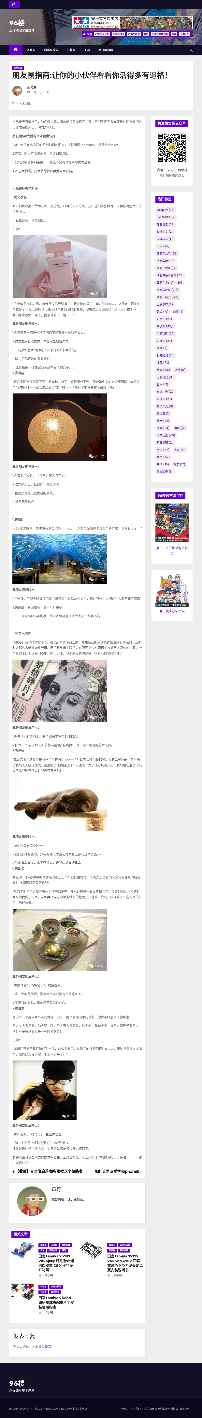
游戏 (163, 428)
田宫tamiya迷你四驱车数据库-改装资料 (167, 1409)
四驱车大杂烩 (102, 34)
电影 (180, 428)
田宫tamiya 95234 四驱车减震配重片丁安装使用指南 (56, 1303)
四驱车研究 (134, 34)
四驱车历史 (166, 261)
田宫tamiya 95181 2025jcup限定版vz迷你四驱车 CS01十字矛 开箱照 (56, 1263)
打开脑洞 (166, 355)
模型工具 (165, 406)
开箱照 (71, 50)
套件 (178, 312)
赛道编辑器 (106, 50)
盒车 (42, 1250)
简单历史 (166, 435)
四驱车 (31, 50)
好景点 (164, 319)
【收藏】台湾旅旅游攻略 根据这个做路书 (48, 1171)
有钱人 (164, 399)
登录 (48, 1347)
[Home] (15, 50)
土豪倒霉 (165, 304)
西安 (163, 450)
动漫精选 (165, 239)
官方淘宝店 (80, 1409)
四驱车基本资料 (160, 34)
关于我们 (135, 1409)
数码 (174, 34)
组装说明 (165, 443)
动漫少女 (165, 232)
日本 (162, 384)
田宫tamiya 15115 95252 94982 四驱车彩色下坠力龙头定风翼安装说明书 (125, 1263)
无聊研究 (185, 34)
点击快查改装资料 (172, 611)
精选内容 (53, 1250)
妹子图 (164, 326)
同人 (163, 246)
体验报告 (166, 224)
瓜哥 (33, 87)
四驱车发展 (167, 268)
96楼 (17, 23)
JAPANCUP (166, 217)
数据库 (112, 1250)
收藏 (163, 363)
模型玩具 (18, 67)
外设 (162, 312)
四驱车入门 (167, 253)
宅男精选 (166, 333)
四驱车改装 (118, 34)
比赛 (163, 421)
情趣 (162, 348)
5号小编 (47, 1275)
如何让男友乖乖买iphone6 (117, 1171)
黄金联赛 (165, 472)
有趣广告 (166, 392)
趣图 (145, 34)
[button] (191, 50)
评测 (64, 1250)
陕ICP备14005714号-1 (22, 1409)
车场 (163, 464)
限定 (179, 464)
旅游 (180, 370)
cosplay (166, 210)
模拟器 (163, 413)
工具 (87, 50)
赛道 (180, 450)
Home (123, 1409)
